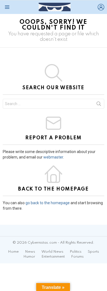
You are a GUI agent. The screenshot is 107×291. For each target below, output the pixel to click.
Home (13, 251)
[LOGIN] (101, 7)
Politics (75, 251)
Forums (77, 256)
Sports (93, 251)
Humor (29, 256)
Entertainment (53, 256)
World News (52, 251)
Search (98, 105)
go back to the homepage (48, 203)
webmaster (53, 157)
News (30, 251)
